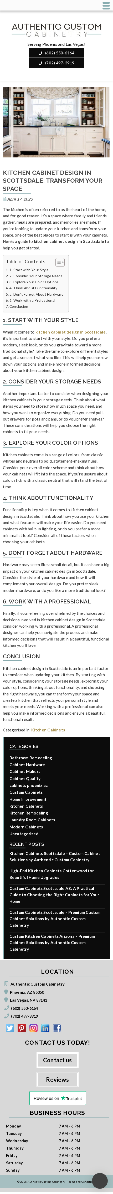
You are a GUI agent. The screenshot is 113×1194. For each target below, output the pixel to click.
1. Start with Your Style (29, 270)
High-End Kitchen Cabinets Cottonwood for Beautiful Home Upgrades (51, 873)
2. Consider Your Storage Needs (36, 276)
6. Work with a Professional (32, 300)
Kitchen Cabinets (48, 729)
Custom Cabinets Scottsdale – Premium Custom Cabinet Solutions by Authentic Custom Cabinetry (55, 918)
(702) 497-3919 (59, 62)
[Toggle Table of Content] (57, 262)
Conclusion (18, 306)
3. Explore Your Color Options (34, 282)
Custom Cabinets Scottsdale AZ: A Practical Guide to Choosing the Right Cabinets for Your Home (54, 895)
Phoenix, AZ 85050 (27, 992)
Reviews (57, 1079)
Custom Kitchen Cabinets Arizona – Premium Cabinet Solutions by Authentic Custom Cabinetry (52, 942)
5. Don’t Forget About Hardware (36, 294)
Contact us (57, 1060)
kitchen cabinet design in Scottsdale (70, 332)
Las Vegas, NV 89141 (28, 1000)
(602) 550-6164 (59, 52)
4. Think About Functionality (33, 288)
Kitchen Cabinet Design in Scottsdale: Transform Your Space (52, 180)
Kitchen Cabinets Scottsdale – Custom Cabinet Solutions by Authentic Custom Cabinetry (54, 856)
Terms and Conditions (81, 1181)
